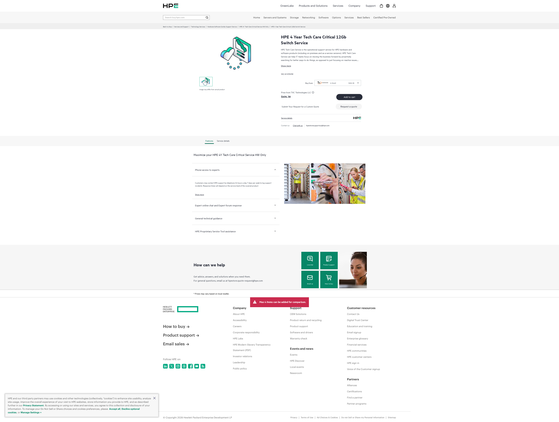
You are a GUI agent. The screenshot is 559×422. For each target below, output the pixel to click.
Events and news (301, 348)
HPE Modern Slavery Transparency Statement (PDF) (251, 347)
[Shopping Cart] (381, 5)
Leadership (239, 362)
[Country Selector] (388, 5)
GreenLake (287, 5)
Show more (286, 65)
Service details (286, 118)
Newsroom (296, 373)
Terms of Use (307, 417)
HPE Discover (297, 360)
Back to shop (167, 26)
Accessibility (240, 320)
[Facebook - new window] (190, 366)
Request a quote (348, 106)
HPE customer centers (359, 356)
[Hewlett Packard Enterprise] (170, 5)
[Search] (207, 17)
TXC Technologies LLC (301, 92)
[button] (154, 398)
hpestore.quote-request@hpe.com (245, 280)
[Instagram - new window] (178, 366)
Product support (329, 264)
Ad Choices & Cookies (327, 417)
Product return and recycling (306, 320)
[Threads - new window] (184, 366)
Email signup (354, 332)
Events (293, 354)
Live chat (310, 264)
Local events (297, 366)
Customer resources (361, 308)
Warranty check (298, 338)
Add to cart (349, 97)
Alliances (352, 385)
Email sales (174, 344)
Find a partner (354, 397)
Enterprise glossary (357, 338)
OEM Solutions (298, 314)
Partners (353, 379)
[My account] (394, 5)
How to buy (329, 283)
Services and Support (181, 26)
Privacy (293, 417)
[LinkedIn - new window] (165, 366)
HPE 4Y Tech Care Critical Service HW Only (254, 26)
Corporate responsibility (246, 332)
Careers (237, 326)
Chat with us (298, 125)
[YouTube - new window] (196, 366)
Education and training (359, 326)
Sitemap (392, 417)
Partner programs (356, 403)
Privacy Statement (33, 405)
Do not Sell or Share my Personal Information (362, 417)
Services (338, 5)
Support (371, 5)
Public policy (240, 368)
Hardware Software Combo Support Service (222, 26)
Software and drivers (301, 332)
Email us (310, 283)
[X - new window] (171, 366)
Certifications (354, 391)
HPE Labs (238, 338)
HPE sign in (353, 363)
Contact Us (353, 314)
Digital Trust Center (357, 320)
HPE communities (357, 350)
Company (354, 5)
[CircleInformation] (313, 92)
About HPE (239, 314)
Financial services (357, 344)
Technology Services (198, 26)
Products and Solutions (313, 5)
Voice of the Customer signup (363, 369)
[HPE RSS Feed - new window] (203, 366)
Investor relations (242, 356)
